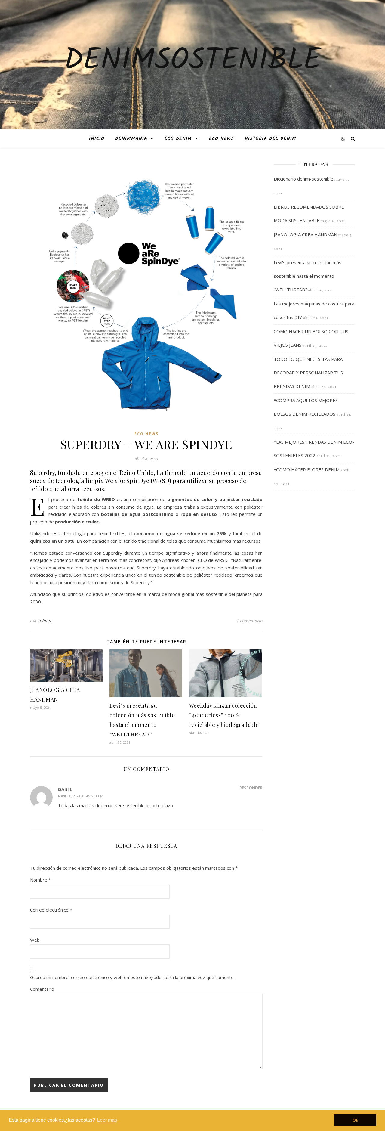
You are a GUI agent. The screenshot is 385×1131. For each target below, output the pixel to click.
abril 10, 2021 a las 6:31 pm (80, 796)
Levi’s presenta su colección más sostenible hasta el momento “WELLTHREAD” (307, 276)
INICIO (96, 138)
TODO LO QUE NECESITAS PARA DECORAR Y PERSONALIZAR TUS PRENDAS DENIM (308, 372)
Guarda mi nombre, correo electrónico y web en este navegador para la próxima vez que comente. (132, 977)
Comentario (42, 989)
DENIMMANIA (131, 138)
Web (35, 940)
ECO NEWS (221, 138)
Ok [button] (355, 1120)
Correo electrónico (51, 910)
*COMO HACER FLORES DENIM (307, 469)
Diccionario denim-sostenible (303, 179)
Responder (251, 787)
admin (44, 620)
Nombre (40, 880)
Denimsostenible (192, 61)
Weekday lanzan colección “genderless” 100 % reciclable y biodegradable (224, 715)
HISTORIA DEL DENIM (270, 138)
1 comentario (249, 621)
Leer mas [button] (107, 1120)
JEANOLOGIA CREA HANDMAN (305, 234)
